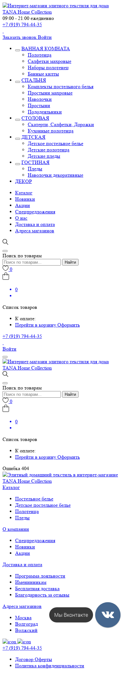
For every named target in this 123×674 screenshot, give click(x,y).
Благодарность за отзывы (42, 595)
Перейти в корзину (36, 325)
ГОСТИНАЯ (35, 162)
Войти (45, 37)
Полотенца (39, 55)
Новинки (25, 199)
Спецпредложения (35, 212)
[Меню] (5, 357)
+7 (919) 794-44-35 (22, 24)
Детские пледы (44, 156)
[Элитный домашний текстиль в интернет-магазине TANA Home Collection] (61, 12)
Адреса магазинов (34, 231)
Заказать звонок (20, 37)
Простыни (39, 105)
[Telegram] (3, 31)
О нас (21, 218)
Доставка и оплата (35, 224)
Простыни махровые (50, 93)
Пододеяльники (45, 112)
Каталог (23, 193)
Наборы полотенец (48, 67)
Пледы (35, 169)
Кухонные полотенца (50, 131)
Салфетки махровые (49, 61)
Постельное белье (34, 499)
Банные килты (43, 74)
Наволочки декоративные (55, 175)
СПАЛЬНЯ (33, 80)
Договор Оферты (33, 659)
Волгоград (26, 624)
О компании (16, 529)
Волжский (26, 630)
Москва (23, 618)
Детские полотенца (48, 150)
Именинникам (30, 582)
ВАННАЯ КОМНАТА (45, 49)
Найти (70, 262)
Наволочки (40, 99)
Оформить (68, 325)
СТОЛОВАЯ (35, 118)
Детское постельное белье (55, 143)
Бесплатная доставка (37, 588)
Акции (22, 205)
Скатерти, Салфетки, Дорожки (61, 124)
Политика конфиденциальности (49, 666)
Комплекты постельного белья (60, 86)
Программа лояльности (40, 576)
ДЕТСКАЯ (33, 137)
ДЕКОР (23, 181)
